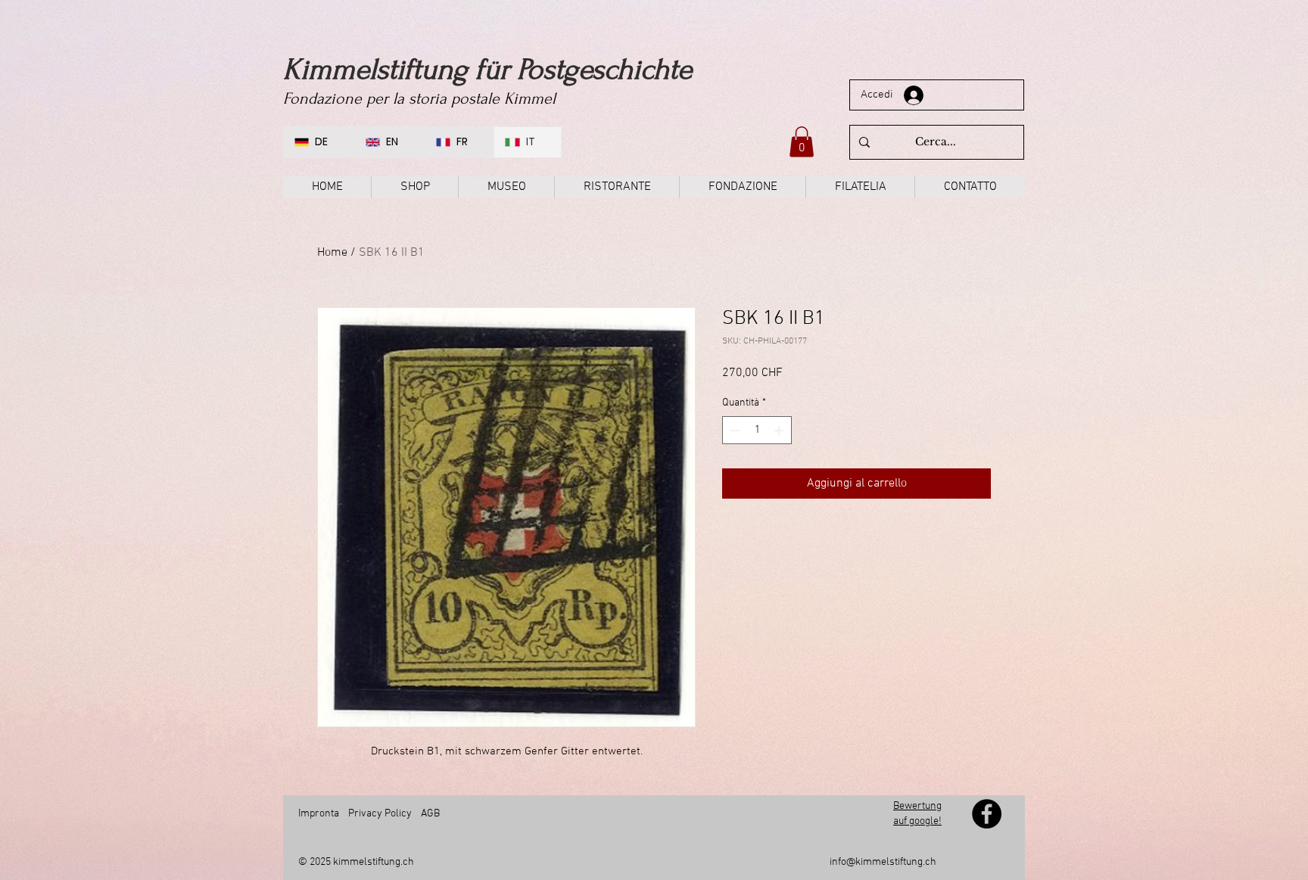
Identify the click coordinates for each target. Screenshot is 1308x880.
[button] (801, 141)
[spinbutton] (757, 430)
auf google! (917, 821)
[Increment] (780, 430)
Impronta (318, 813)
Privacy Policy (380, 813)
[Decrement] (733, 430)
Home (332, 252)
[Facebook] (986, 814)
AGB (429, 813)
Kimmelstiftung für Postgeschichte (487, 69)
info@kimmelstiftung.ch (883, 862)
